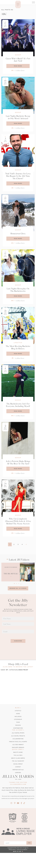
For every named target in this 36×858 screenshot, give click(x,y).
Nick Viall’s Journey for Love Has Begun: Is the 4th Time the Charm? (18, 176)
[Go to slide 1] (14, 583)
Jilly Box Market (18, 744)
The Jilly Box (18, 755)
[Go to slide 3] (19, 583)
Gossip (18, 55)
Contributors (18, 728)
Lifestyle (18, 342)
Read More (18, 66)
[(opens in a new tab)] (18, 572)
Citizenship (18, 719)
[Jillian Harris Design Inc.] (18, 777)
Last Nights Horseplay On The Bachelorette (18, 289)
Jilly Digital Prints (18, 733)
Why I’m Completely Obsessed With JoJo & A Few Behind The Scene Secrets (18, 521)
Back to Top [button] (17, 851)
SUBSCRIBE (18, 641)
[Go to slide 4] (21, 584)
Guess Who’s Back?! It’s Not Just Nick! (18, 59)
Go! (29, 842)
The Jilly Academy (18, 761)
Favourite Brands (18, 747)
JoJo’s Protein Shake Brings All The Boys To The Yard (18, 462)
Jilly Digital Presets (18, 736)
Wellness (18, 716)
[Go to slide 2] (16, 583)
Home (18, 713)
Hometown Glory (18, 233)
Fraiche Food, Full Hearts (18, 741)
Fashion (18, 725)
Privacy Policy (12, 849)
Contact (18, 767)
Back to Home (18, 752)
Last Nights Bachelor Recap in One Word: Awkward (18, 117)
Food (18, 722)
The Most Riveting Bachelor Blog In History (18, 347)
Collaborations (18, 739)
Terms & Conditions (22, 849)
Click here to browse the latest (18, 667)
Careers (18, 772)
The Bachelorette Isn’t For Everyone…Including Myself (18, 404)
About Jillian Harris (18, 758)
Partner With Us (18, 769)
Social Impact (18, 764)
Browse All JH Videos (18, 588)
